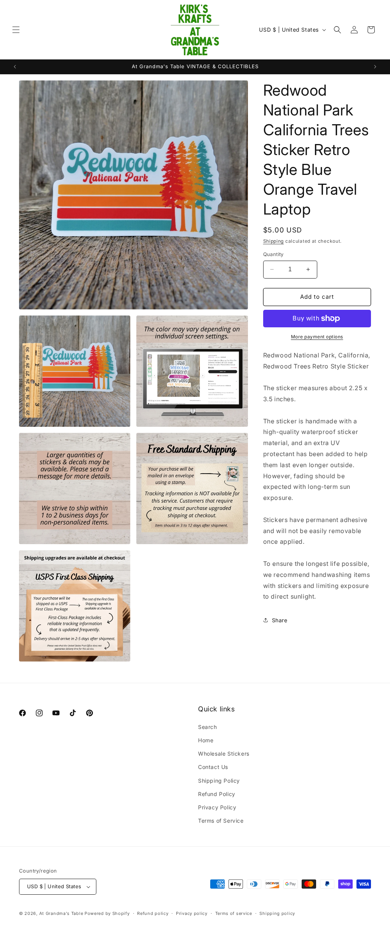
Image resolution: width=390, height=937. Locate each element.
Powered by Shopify (107, 913)
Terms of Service (221, 820)
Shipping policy (277, 913)
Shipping (273, 241)
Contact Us (213, 767)
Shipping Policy (219, 780)
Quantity (273, 254)
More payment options (317, 337)
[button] (16, 29)
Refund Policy (216, 794)
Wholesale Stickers (223, 753)
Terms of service (233, 913)
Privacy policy (192, 913)
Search (207, 727)
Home (205, 740)
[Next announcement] (375, 66)
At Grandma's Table (62, 913)
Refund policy (152, 913)
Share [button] (280, 620)
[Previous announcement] (14, 66)
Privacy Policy (217, 807)
